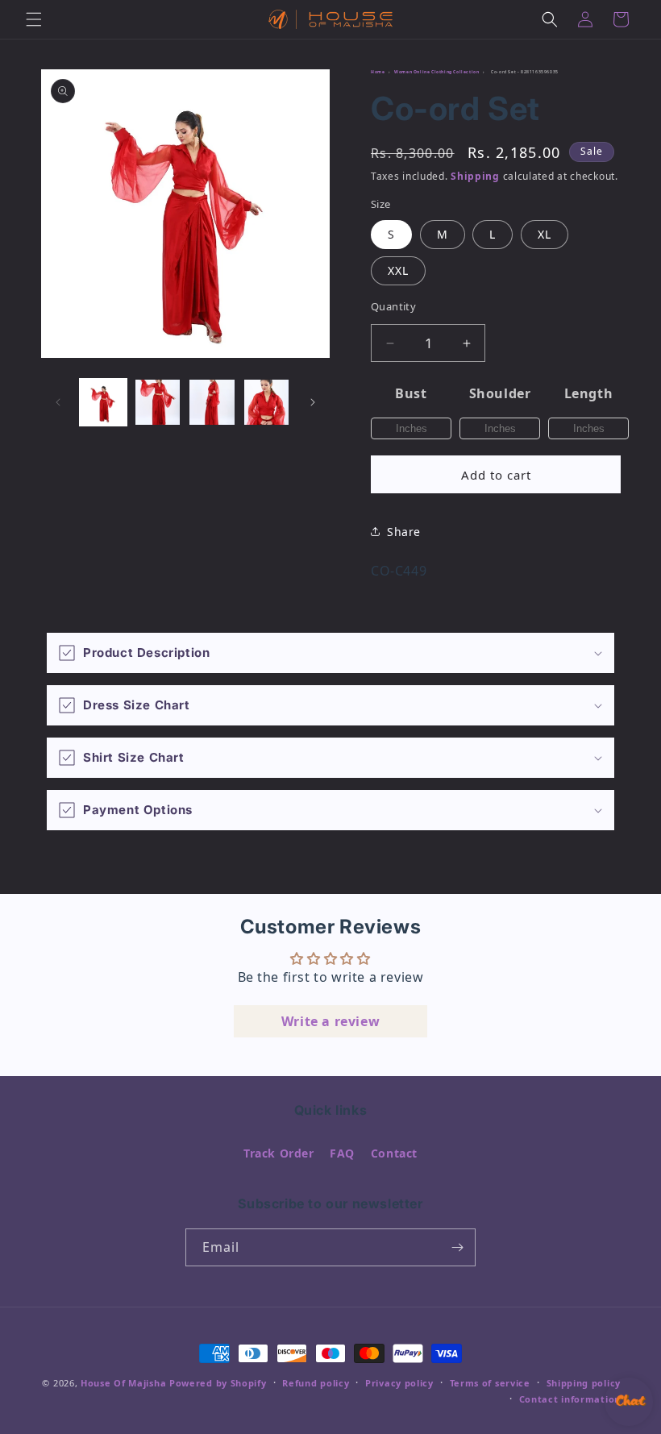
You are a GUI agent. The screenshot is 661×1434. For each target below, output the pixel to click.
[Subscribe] (457, 1247)
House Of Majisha (123, 1383)
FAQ (342, 1153)
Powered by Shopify (218, 1383)
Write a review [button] (330, 1021)
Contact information (570, 1399)
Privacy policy (399, 1383)
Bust (410, 393)
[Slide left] (58, 402)
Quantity (393, 306)
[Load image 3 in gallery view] (212, 402)
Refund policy (315, 1383)
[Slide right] (312, 402)
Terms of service (490, 1383)
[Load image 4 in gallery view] (266, 402)
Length (588, 393)
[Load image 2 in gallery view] (158, 402)
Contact (394, 1153)
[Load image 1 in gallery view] (103, 402)
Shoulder (500, 393)
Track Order (278, 1153)
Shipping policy (584, 1383)
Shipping (475, 176)
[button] (34, 19)
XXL (398, 270)
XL (544, 234)
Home (378, 71)
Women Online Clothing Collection (436, 71)
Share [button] (404, 531)
